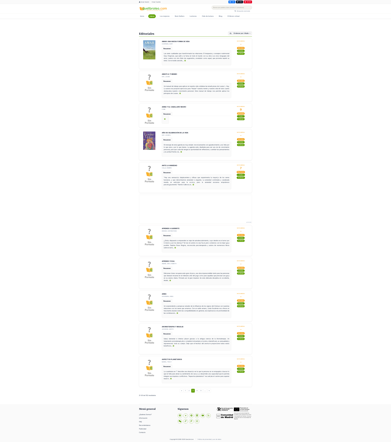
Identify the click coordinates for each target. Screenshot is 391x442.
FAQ (140, 422)
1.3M (233, 2)
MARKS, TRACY (167, 362)
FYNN (163, 109)
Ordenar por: (241, 33)
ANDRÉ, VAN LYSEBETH (169, 263)
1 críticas (240, 119)
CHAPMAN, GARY (167, 44)
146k (240, 2)
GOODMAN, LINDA (167, 296)
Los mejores (165, 16)
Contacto (142, 432)
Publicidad (142, 429)
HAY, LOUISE (166, 76)
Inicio (142, 16)
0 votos (241, 51)
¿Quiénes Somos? (145, 414)
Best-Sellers (179, 16)
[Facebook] (180, 415)
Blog (220, 16)
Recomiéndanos (144, 425)
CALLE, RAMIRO (167, 168)
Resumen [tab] (167, 49)
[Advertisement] (195, 25)
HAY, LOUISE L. (166, 135)
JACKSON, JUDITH (168, 329)
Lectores (193, 16)
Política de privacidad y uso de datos (209, 439)
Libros (152, 16)
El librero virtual (233, 16)
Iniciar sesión (145, 2)
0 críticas (241, 53)
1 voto (241, 116)
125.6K (249, 2)
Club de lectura (208, 16)
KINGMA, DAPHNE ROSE (169, 231)
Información (143, 418)
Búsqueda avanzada (243, 11)
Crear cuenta (156, 2)
